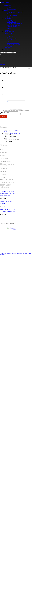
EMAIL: (6, 133)
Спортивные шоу (9, 31)
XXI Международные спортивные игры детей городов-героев (7, 193)
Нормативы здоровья (13, 44)
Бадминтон (10, 35)
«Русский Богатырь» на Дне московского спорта (8, 210)
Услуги (6, 10)
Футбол (9, 46)
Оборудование (8, 33)
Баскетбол (10, 36)
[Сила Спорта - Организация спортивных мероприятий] (4, 2)
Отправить (3, 116)
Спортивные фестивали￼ (15, 12)
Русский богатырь (12, 26)
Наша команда (11, 9)
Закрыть (2, 64)
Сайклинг (10, 20)
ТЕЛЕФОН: (7, 130)
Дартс (9, 41)
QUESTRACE (11, 22)
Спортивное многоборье (14, 23)
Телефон (3, 114)
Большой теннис (12, 38)
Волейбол (10, 39)
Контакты (7, 49)
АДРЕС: (6, 135)
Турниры (10, 17)
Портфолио (7, 47)
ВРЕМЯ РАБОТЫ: (9, 139)
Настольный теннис (13, 43)
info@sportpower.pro (14, 133)
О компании (7, 5)
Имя (2, 112)
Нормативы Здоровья (13, 25)
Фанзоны (10, 14)
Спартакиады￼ (12, 15)
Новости (9, 7)
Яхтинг (9, 28)
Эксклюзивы (7, 18)
